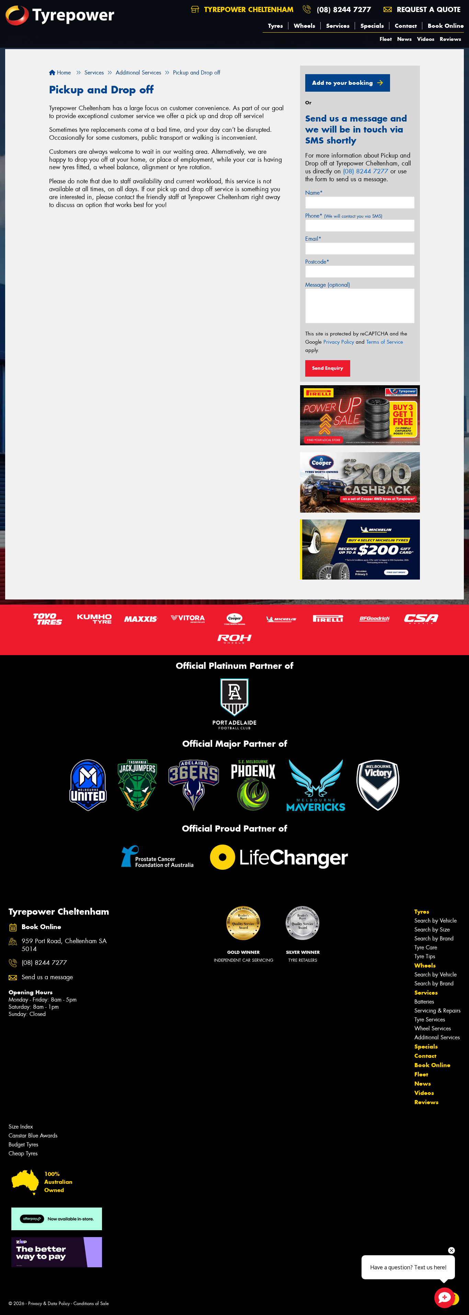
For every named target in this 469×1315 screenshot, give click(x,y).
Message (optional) (327, 284)
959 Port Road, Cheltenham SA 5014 (64, 945)
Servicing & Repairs (437, 1010)
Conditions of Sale (91, 1303)
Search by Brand (434, 938)
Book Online (446, 26)
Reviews (450, 39)
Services (338, 26)
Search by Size (432, 929)
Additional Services (437, 1037)
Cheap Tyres (23, 1153)
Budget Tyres (23, 1144)
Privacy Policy (338, 342)
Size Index (21, 1126)
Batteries (424, 1001)
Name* (314, 192)
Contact (406, 26)
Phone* (343, 215)
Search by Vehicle (435, 920)
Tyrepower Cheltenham (248, 9)
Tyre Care (425, 947)
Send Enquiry (327, 368)
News (404, 39)
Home (63, 72)
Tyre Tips (424, 956)
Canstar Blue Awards (33, 1135)
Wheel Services (432, 1028)
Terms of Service (384, 342)
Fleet (386, 39)
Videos (425, 39)
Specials (372, 26)
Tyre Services (429, 1019)
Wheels (304, 26)
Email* (313, 238)
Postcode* (317, 261)
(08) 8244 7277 (344, 9)
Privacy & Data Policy (49, 1303)
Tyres (275, 26)
